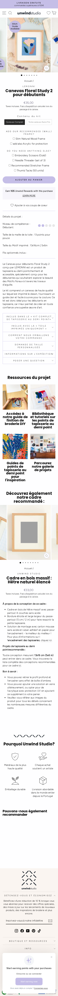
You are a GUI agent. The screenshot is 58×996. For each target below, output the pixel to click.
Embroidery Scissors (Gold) (30, 155)
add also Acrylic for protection (30, 143)
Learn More (29, 195)
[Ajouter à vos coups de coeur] (6, 825)
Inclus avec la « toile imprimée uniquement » (29, 327)
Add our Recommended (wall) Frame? (29, 132)
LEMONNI (20, 267)
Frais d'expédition (28, 106)
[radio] (14, 122)
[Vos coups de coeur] (49, 13)
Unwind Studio (29, 573)
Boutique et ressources (28, 941)
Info (28, 948)
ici (20, 665)
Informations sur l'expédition (29, 354)
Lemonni (29, 86)
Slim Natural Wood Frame (30, 138)
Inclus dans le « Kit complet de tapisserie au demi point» (29, 317)
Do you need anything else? (29, 151)
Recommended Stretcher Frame (30, 165)
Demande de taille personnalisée (29, 346)
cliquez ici (46, 640)
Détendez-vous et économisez (28, 895)
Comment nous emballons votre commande (29, 336)
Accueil (28, 81)
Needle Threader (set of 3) (30, 160)
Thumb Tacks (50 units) (30, 170)
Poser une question (29, 360)
